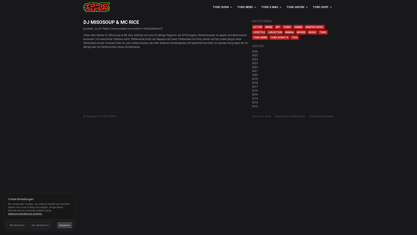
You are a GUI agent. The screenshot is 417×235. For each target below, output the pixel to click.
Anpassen (64, 225)
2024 (255, 59)
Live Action (275, 32)
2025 (255, 55)
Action (257, 27)
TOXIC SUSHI (221, 7)
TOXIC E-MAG (269, 7)
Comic (287, 27)
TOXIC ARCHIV (295, 7)
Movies (301, 32)
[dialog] (40, 212)
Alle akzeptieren (40, 225)
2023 (255, 63)
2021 (255, 71)
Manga (289, 32)
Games (298, 27)
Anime (268, 27)
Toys (295, 37)
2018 (255, 82)
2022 (255, 67)
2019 (255, 78)
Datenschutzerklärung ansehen (25, 213)
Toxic (322, 32)
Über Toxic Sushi (261, 116)
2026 (255, 51)
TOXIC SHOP (320, 7)
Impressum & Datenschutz (290, 116)
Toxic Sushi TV (279, 37)
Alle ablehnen (17, 225)
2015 (255, 94)
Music (312, 32)
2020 (255, 75)
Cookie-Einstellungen (321, 116)
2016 (255, 90)
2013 (255, 102)
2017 (255, 86)
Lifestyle (259, 32)
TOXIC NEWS (245, 7)
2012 (255, 106)
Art (278, 27)
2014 (255, 98)
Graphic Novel (315, 27)
